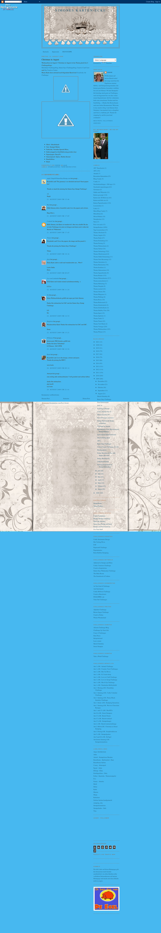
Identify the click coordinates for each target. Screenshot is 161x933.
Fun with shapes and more (105, 418)
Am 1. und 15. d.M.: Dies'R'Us (103, 710)
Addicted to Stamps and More (102, 563)
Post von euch (97, 224)
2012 (98, 369)
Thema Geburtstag (99, 251)
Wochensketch (102, 450)
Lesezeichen (97, 206)
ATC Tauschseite (98, 168)
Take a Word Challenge (100, 656)
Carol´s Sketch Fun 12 (104, 412)
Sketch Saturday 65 (103, 415)
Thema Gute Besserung (100, 259)
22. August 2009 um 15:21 (58, 332)
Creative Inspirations (100, 568)
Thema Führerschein (99, 246)
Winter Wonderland (99, 618)
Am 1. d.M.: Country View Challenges (105, 669)
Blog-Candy (97, 179)
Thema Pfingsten (98, 294)
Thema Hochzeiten (99, 265)
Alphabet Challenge (99, 610)
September (101, 390)
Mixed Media (97, 216)
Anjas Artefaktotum (99, 752)
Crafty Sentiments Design (101, 539)
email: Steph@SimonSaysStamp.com (58, 178)
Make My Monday (99, 521)
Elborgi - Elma (98, 771)
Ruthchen (96, 797)
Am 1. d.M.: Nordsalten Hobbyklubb (105, 685)
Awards (95, 173)
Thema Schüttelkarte (100, 308)
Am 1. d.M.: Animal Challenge (103, 666)
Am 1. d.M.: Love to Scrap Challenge (105, 680)
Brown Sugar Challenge (101, 612)
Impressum (55, 52)
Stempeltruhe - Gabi (99, 808)
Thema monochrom (99, 281)
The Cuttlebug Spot (103, 438)
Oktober (100, 387)
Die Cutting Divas (99, 542)
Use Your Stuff (98, 529)
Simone (109, 72)
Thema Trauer (97, 321)
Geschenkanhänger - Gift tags (102, 184)
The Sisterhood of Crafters (101, 576)
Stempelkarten (54, 167)
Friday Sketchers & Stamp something (105, 422)
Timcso (49, 238)
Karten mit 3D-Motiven (100, 198)
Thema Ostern (97, 292)
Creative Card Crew (83, 68)
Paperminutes (97, 550)
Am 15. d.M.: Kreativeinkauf (102, 718)
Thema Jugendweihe (100, 273)
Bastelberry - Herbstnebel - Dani (103, 760)
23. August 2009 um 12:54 (58, 349)
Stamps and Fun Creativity (101, 527)
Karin (48, 354)
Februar (100, 486)
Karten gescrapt (98, 195)
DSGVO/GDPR (67, 52)
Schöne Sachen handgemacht (102, 800)
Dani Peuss (96, 636)
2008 (98, 493)
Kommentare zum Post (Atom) (59, 403)
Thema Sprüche (98, 316)
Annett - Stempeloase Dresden (103, 757)
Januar (100, 489)
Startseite (46, 52)
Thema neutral (98, 289)
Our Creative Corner (50, 70)
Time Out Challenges (100, 599)
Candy (95, 181)
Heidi (95, 784)
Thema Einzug (98, 243)
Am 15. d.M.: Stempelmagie (102, 721)
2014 (98, 363)
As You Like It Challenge (101, 586)
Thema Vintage (98, 326)
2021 (98, 342)
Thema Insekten (98, 267)
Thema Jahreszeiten (99, 270)
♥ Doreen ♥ (50, 338)
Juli (99, 471)
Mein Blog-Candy (99, 211)
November (101, 384)
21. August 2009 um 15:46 (58, 199)
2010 (98, 376)
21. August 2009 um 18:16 (58, 254)
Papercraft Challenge (100, 547)
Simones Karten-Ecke (80, 10)
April (99, 480)
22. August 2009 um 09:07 (58, 273)
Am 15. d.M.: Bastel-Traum (102, 716)
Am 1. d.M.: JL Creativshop (102, 674)
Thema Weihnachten (68, 167)
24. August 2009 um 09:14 (58, 368)
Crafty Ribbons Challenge (101, 591)
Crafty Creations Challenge (102, 565)
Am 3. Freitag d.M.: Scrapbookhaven (105, 731)
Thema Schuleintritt (99, 305)
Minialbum (97, 214)
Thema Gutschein (99, 262)
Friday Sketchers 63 (103, 458)
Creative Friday (98, 615)
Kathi (95, 789)
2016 (98, 357)
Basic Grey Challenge (104, 399)
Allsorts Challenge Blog (101, 627)
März (99, 483)
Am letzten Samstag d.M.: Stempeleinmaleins (101, 740)
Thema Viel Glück (99, 324)
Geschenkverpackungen (101, 187)
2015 (98, 360)
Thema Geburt (98, 249)
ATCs (95, 171)
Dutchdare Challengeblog (50, 68)
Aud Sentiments (98, 589)
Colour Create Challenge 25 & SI (107, 447)
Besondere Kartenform (100, 176)
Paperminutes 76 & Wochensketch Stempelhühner (108, 430)
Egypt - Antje (97, 768)
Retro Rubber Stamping (101, 553)
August (100, 393)
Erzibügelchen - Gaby (100, 773)
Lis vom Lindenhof (53, 278)
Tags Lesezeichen (99, 230)
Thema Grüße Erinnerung (101, 257)
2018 (98, 351)
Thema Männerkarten (100, 278)
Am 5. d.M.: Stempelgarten (102, 734)
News (95, 222)
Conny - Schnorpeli (99, 765)
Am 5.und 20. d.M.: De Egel (102, 737)
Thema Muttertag (99, 283)
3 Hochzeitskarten (103, 461)
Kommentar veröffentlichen (50, 395)
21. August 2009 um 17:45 (58, 232)
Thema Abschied (98, 232)
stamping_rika (98, 803)
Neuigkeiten (97, 219)
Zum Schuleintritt (103, 402)
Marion (95, 792)
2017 (98, 354)
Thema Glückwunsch (100, 254)
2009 (98, 379)
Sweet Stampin (98, 646)
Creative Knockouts (99, 594)
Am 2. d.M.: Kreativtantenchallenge (104, 724)
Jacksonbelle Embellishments (106, 435)
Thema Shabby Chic (99, 310)
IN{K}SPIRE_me (98, 597)
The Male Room (98, 573)
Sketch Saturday (98, 644)
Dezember (101, 381)
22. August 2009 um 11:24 (58, 290)
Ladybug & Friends (103, 408)
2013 (98, 366)
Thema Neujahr (98, 286)
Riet (48, 205)
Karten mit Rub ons (99, 200)
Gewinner (96, 189)
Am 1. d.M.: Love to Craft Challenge (105, 677)
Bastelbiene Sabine (99, 762)
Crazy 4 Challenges (99, 633)
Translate (109, 63)
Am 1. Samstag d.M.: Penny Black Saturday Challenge (104, 699)
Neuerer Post (46, 398)
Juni (99, 474)
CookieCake (51, 221)
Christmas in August (103, 426)
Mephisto (50, 321)
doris (48, 259)
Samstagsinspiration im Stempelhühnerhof (104, 465)
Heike (95, 787)
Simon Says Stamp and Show (102, 524)
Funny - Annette (98, 781)
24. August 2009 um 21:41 (58, 389)
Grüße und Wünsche (99, 192)
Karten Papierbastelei (100, 203)
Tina (94, 811)
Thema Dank (97, 238)
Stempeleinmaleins (99, 805)
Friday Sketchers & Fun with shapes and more (106, 454)
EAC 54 (99, 405)
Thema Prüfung (98, 297)
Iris (48, 295)
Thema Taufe (97, 318)
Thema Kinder (98, 275)
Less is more (97, 641)
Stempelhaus (97, 503)
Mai (99, 477)
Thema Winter (98, 332)
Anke (95, 754)
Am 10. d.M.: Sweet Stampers (102, 713)
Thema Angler (98, 235)
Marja (95, 795)
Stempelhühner (98, 506)
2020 (98, 345)
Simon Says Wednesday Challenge (104, 571)
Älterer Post (86, 398)
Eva (94, 779)
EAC (94, 545)
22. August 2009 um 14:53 (58, 316)
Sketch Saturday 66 (103, 396)
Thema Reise (97, 300)
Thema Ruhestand (99, 302)
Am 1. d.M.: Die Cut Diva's (102, 672)
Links (95, 208)
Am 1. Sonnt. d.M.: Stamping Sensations (106, 703)
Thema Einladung (99, 241)
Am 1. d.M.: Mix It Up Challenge (104, 682)
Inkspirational (97, 638)
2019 (98, 348)
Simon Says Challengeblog (67, 68)
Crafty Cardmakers (99, 516)
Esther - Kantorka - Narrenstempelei (104, 776)
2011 (98, 372)
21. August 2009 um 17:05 (58, 216)
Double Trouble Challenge (101, 519)
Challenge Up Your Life (101, 630)
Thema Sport (97, 313)
